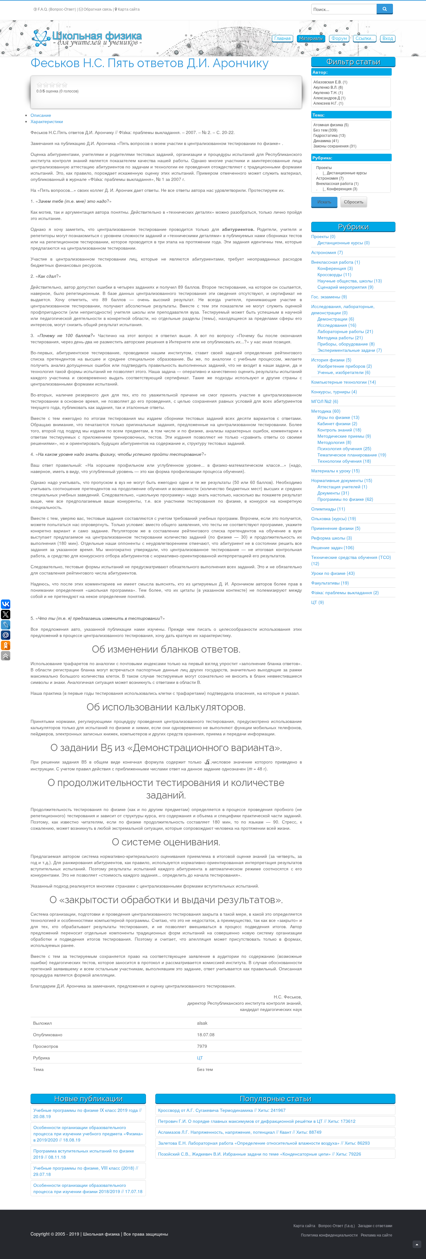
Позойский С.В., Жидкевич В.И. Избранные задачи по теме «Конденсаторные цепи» (244, 1154)
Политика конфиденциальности (329, 1234)
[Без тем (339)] (351, 129)
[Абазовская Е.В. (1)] (351, 81)
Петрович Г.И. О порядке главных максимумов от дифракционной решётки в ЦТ (240, 1121)
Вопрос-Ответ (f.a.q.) (336, 1225)
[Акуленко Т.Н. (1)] (351, 92)
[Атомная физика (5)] (351, 124)
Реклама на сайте (376, 1234)
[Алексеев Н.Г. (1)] (351, 103)
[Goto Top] (417, 1244)
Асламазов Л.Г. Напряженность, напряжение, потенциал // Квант (224, 1132)
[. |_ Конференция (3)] (351, 188)
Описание (41, 115)
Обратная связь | (99, 9)
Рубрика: (322, 157)
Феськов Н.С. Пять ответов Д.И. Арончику (150, 63)
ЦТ (200, 1057)
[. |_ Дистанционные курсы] (351, 172)
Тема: (318, 115)
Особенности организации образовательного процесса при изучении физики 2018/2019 (79, 1188)
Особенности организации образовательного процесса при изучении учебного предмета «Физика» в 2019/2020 (88, 1133)
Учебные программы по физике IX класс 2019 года (85, 1110)
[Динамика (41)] (351, 140)
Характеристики (47, 121)
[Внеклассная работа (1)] (351, 183)
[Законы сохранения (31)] (351, 145)
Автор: (320, 72)
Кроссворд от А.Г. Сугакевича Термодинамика (205, 1110)
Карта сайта (129, 9)
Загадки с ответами (375, 1225)
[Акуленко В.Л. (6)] (351, 87)
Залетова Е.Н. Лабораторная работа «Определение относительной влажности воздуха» (249, 1143)
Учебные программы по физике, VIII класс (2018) (83, 1168)
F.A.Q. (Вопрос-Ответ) (57, 9)
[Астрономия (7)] (351, 178)
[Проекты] (351, 167)
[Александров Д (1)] (351, 97)
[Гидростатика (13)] (351, 135)
